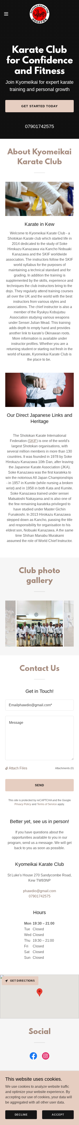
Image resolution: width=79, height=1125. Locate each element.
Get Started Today (39, 106)
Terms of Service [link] (47, 804)
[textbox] (39, 705)
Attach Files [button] (18, 768)
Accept (58, 1114)
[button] (7, 13)
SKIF (33, 441)
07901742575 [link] (39, 126)
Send (39, 785)
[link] (39, 14)
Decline (21, 1114)
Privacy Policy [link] (22, 804)
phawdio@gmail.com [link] (39, 891)
